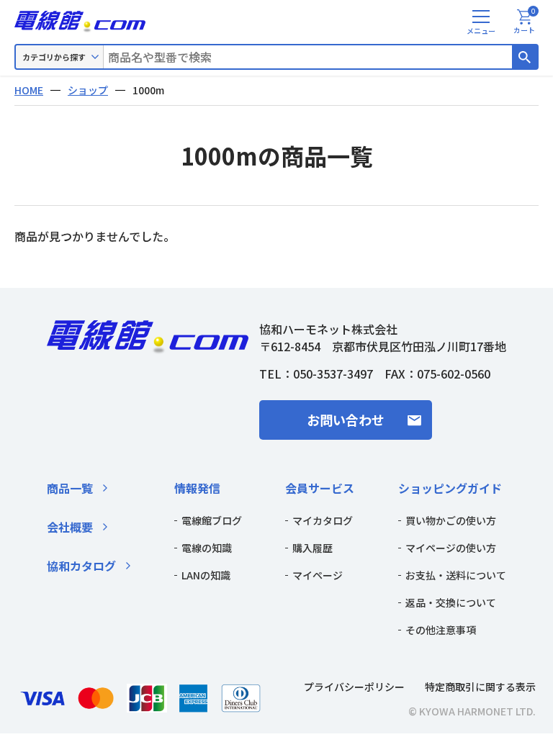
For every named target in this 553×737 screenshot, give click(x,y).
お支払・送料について (455, 575)
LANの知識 (205, 575)
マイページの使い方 (450, 548)
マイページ (317, 575)
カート (524, 22)
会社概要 (70, 526)
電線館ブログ (211, 520)
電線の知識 (206, 548)
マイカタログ (322, 520)
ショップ (88, 90)
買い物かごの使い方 (450, 520)
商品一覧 (70, 488)
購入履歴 (312, 548)
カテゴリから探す (54, 57)
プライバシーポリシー (354, 686)
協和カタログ (81, 565)
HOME (28, 90)
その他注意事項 (440, 630)
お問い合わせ (346, 419)
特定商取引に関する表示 (480, 686)
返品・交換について (450, 602)
